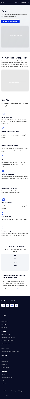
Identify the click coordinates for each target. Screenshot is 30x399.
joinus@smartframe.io (16, 289)
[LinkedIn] (3, 305)
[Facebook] (16, 305)
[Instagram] (12, 305)
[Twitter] (7, 305)
